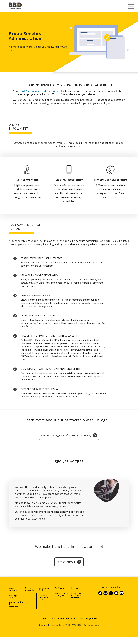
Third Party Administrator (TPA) (36, 91)
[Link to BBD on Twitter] (100, 593)
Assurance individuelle (29, 589)
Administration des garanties (16, 604)
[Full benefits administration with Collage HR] (74, 348)
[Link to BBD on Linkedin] (122, 593)
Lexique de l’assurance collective (76, 595)
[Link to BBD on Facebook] (111, 593)
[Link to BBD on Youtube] (116, 593)
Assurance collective (13, 589)
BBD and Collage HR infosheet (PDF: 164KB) (66, 435)
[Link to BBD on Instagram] (106, 593)
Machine (95, 625)
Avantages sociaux (13, 596)
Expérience (59, 588)
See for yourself (66, 561)
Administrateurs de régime (62, 594)
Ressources (76, 588)
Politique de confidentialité (63, 618)
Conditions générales (88, 618)
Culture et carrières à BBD (43, 597)
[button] (131, 6)
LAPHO (44, 618)
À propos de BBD (44, 589)
